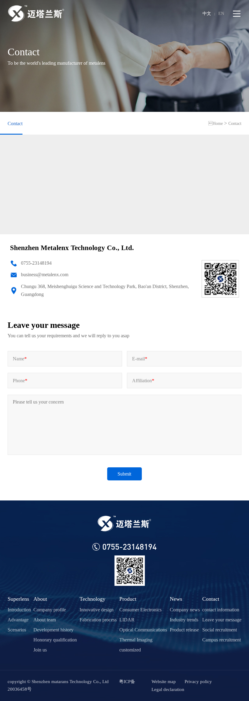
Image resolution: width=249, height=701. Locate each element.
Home (215, 123)
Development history (53, 629)
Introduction (19, 609)
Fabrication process (98, 619)
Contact (15, 123)
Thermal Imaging (135, 639)
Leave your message (221, 619)
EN (221, 13)
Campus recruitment (221, 639)
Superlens (18, 599)
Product (127, 599)
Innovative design (97, 609)
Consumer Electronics (140, 609)
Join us (40, 649)
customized (130, 649)
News (176, 599)
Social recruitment (219, 629)
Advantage (18, 619)
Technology (92, 599)
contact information (220, 609)
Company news (185, 609)
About (40, 599)
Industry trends (184, 619)
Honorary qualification (55, 639)
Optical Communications (143, 629)
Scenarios (17, 629)
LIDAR (127, 619)
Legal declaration (168, 689)
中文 (207, 13)
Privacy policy (198, 681)
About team (44, 619)
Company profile (49, 609)
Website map (164, 681)
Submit (124, 474)
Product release (184, 629)
